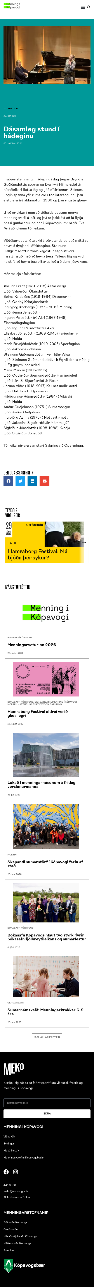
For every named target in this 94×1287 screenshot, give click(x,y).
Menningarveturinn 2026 (31, 645)
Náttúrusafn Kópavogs (33, 704)
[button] (83, 7)
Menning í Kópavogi (19, 637)
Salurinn (9, 116)
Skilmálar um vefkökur (16, 1197)
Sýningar (8, 1143)
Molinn (12, 704)
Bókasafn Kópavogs (20, 702)
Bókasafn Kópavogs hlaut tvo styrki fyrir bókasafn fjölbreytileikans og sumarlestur (46, 937)
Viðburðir (9, 1136)
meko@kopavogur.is (15, 1191)
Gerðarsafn (43, 702)
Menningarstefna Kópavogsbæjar (23, 1158)
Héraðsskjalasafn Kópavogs (20, 1236)
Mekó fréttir (11, 1150)
